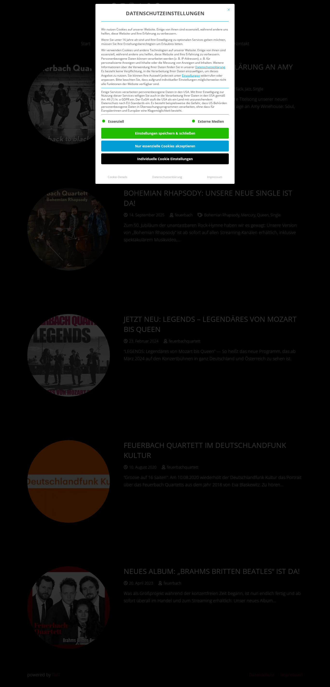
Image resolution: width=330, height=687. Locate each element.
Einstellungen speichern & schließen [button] (165, 133)
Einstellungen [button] (191, 75)
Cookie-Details (117, 177)
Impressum (214, 177)
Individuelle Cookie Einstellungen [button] (165, 159)
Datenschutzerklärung (210, 67)
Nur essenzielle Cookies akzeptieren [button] (165, 146)
